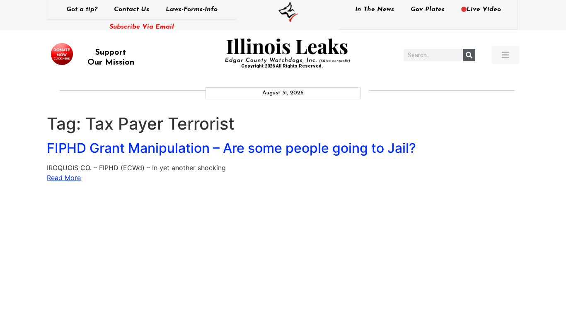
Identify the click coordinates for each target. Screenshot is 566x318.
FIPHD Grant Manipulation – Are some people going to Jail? (231, 148)
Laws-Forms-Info (192, 9)
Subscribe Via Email (141, 27)
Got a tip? (81, 9)
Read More (64, 177)
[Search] (469, 55)
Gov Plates (428, 9)
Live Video (484, 9)
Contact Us (131, 9)
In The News (374, 9)
